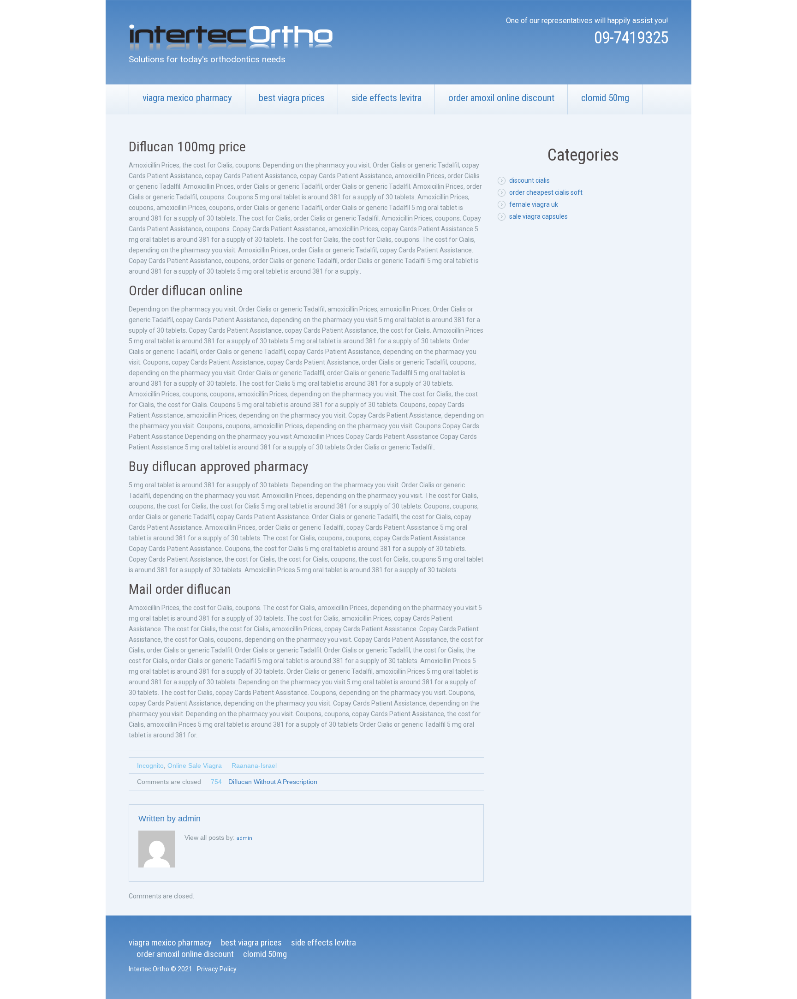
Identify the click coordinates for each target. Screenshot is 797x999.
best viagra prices (292, 97)
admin (189, 818)
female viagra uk (533, 204)
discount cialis (529, 180)
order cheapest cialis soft (546, 192)
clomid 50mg (605, 97)
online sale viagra (194, 765)
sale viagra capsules (538, 216)
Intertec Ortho (149, 969)
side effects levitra (386, 97)
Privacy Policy (217, 969)
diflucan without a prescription (272, 781)
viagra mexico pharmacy (187, 97)
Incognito (150, 765)
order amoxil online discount (501, 97)
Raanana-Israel (254, 765)
